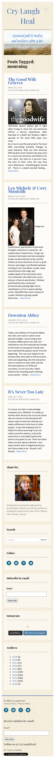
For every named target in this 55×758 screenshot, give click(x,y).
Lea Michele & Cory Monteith (27, 189)
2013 (14, 675)
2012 (14, 678)
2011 (14, 681)
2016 (14, 666)
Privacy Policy (24, 703)
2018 (14, 660)
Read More (13, 171)
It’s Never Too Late (26, 391)
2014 (14, 672)
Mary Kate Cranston (29, 90)
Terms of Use (10, 703)
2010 (14, 684)
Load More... (15, 633)
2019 (14, 657)
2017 (14, 663)
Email (10, 588)
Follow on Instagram (36, 633)
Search (43, 539)
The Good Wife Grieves (22, 80)
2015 (14, 669)
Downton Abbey (23, 315)
